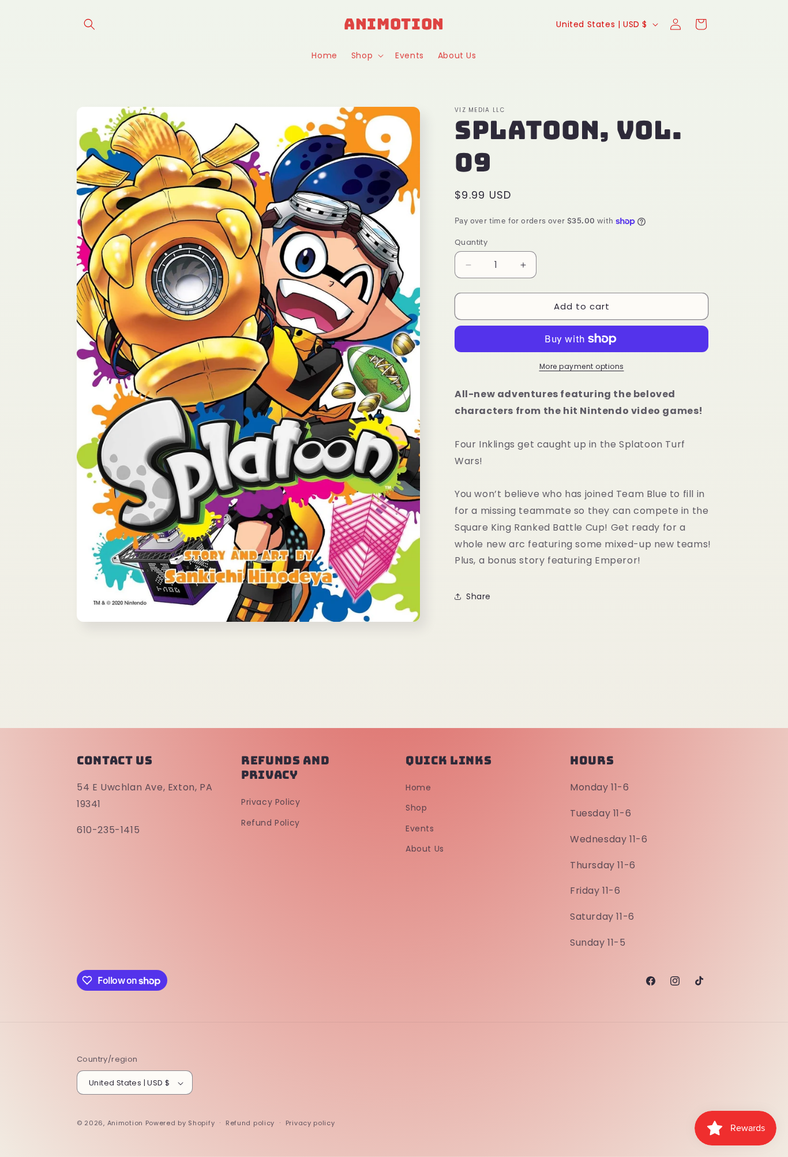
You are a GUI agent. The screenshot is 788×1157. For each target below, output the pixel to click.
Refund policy (250, 1123)
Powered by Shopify (180, 1123)
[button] (89, 24)
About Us (425, 848)
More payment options (581, 366)
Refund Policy (270, 822)
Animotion (125, 1123)
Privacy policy (310, 1123)
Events (420, 828)
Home (418, 788)
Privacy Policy (270, 802)
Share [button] (478, 596)
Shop (416, 808)
